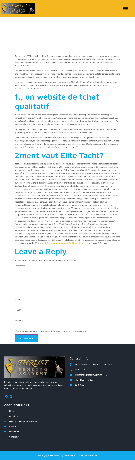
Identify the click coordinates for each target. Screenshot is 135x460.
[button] (126, 8)
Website (19, 320)
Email (18, 310)
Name (18, 299)
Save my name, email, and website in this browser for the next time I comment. (51, 331)
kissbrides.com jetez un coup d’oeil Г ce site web (63, 243)
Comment (20, 266)
